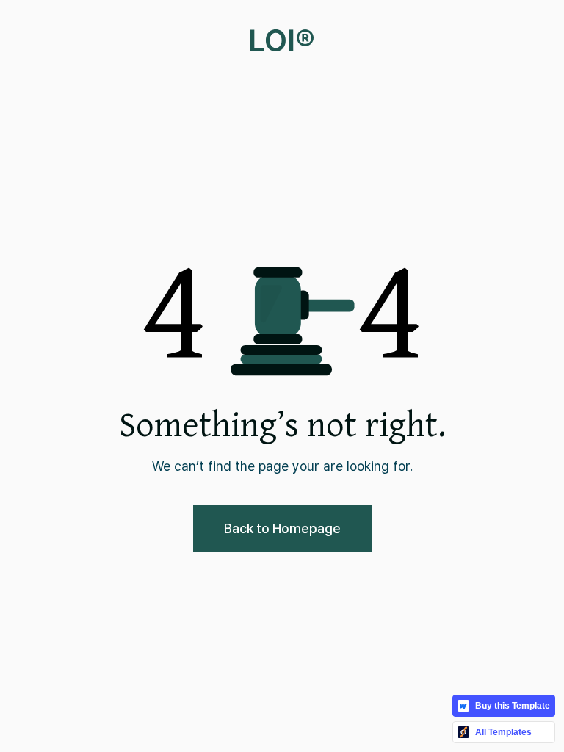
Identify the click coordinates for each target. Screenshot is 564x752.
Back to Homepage (282, 528)
